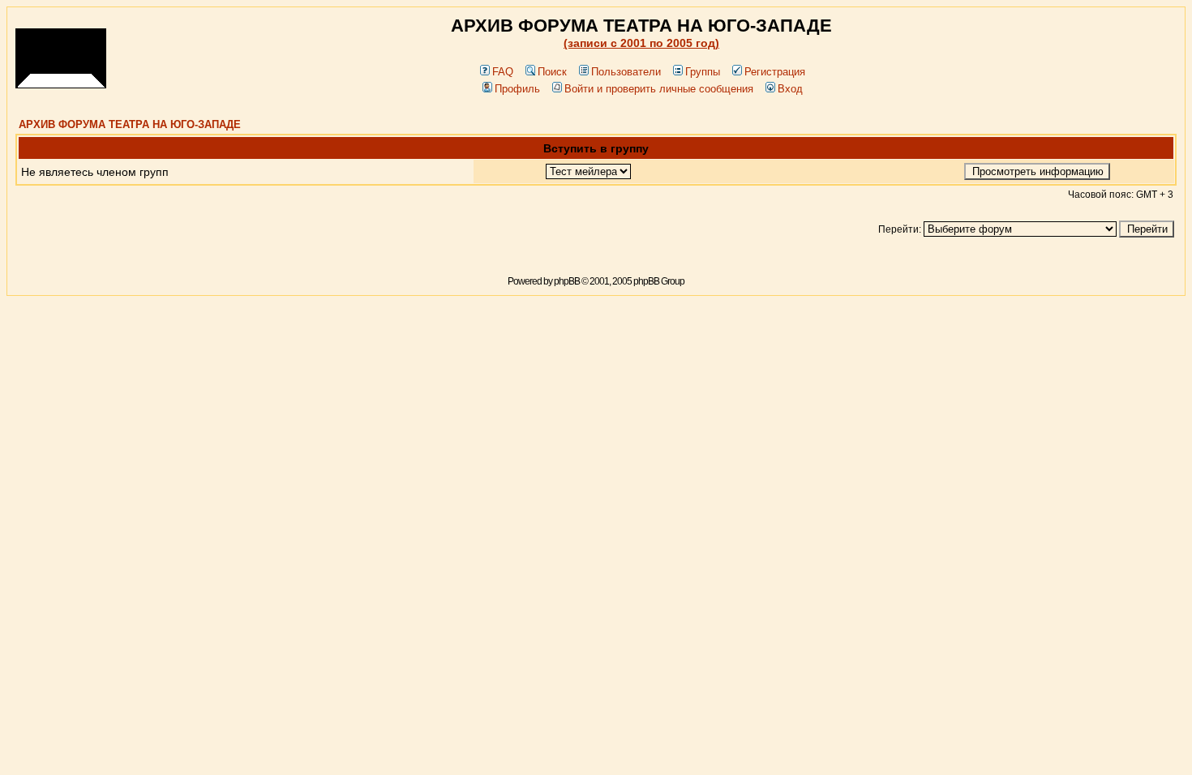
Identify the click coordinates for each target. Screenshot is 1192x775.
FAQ (502, 72)
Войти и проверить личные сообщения (658, 89)
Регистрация (774, 72)
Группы (702, 72)
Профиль (517, 89)
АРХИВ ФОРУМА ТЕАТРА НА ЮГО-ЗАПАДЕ (130, 124)
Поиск (552, 72)
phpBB (567, 281)
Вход (790, 89)
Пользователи (626, 72)
